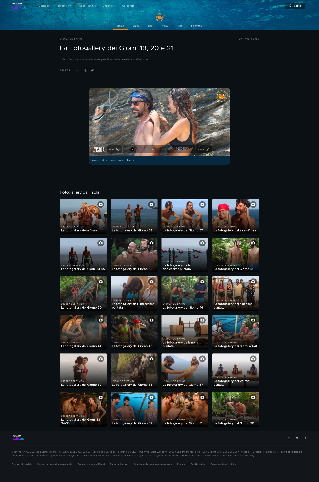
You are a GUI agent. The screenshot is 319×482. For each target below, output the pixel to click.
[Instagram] (297, 437)
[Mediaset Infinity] (19, 5)
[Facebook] (288, 437)
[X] (305, 437)
